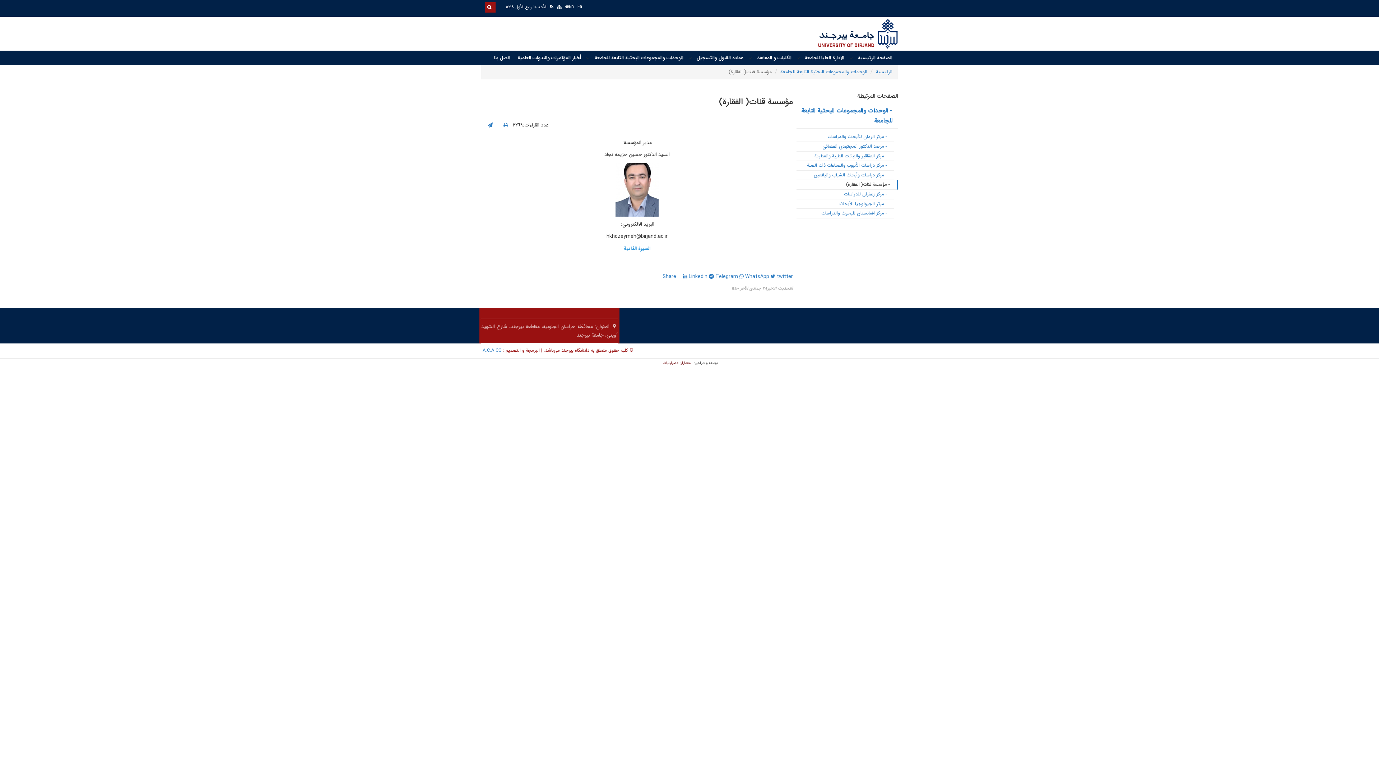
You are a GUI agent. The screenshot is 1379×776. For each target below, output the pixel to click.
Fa (579, 6)
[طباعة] (506, 125)
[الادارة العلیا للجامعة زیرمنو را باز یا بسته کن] (798, 58)
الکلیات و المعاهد (774, 58)
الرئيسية (884, 72)
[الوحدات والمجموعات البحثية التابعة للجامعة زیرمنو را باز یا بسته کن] (588, 58)
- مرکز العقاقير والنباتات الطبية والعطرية (850, 156)
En (571, 6)
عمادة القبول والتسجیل (720, 58)
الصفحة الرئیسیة (875, 58)
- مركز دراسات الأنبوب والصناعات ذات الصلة (847, 165)
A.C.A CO (492, 350)
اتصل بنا (502, 58)
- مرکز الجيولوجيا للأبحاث (863, 204)
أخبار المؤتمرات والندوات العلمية (549, 58)
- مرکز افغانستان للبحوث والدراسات (854, 213)
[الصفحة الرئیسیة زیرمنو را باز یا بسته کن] (851, 58)
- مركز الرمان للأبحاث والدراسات (857, 136)
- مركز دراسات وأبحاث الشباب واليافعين (850, 175)
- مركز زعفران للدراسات (865, 194)
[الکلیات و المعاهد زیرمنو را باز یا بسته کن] (750, 58)
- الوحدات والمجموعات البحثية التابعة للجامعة (846, 116)
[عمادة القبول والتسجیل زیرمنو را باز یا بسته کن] (690, 58)
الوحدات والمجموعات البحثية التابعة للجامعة (639, 58)
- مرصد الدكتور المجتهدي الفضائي (854, 146)
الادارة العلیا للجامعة (824, 58)
